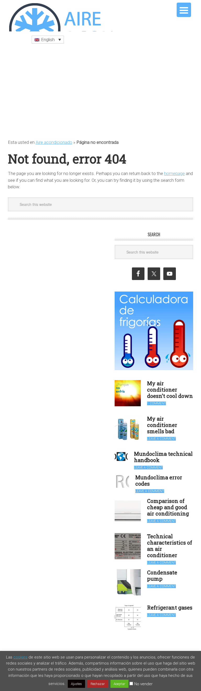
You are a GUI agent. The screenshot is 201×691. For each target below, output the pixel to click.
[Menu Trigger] (184, 10)
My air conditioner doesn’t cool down (170, 387)
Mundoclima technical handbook (163, 454)
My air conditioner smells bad (162, 422)
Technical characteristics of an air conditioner (169, 543)
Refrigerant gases (169, 604)
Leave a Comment (161, 436)
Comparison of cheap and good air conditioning (168, 504)
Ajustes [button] (76, 684)
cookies (20, 657)
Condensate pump (162, 572)
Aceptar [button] (119, 684)
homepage (174, 170)
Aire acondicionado (54, 139)
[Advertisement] (100, 88)
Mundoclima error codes (158, 477)
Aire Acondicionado (60, 16)
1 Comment (156, 401)
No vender (143, 684)
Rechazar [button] (98, 684)
